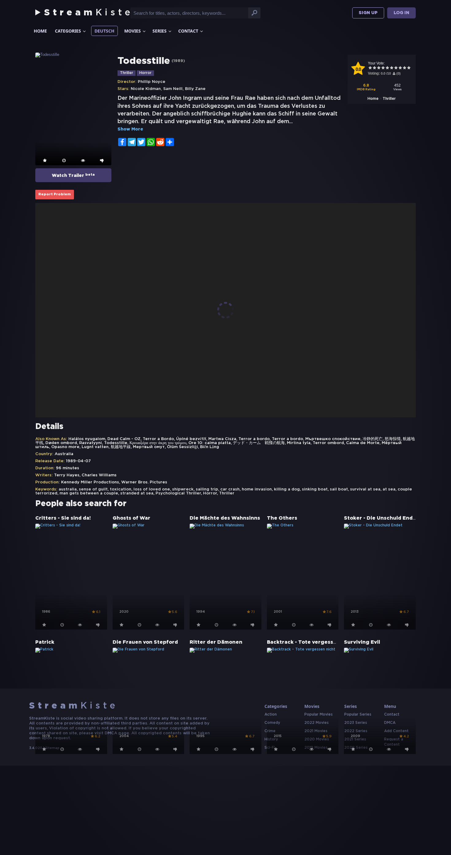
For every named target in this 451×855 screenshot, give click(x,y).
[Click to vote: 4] (383, 68)
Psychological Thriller (178, 493)
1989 (178, 61)
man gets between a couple (89, 493)
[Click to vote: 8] (400, 68)
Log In (401, 13)
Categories (68, 31)
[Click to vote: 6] (391, 68)
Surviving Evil (362, 642)
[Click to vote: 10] (409, 68)
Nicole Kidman (146, 89)
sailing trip (207, 489)
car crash (230, 489)
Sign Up (368, 13)
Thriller (389, 98)
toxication (120, 489)
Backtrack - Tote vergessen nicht (311, 642)
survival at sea (365, 489)
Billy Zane (195, 89)
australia (68, 489)
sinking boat (315, 489)
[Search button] (254, 12)
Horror (145, 73)
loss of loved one (151, 489)
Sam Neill (173, 89)
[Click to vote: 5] (387, 68)
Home (40, 31)
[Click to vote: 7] (396, 68)
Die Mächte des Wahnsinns (225, 518)
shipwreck (183, 489)
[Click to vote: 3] (378, 68)
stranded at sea (136, 493)
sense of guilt (93, 489)
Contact (188, 31)
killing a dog (287, 489)
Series (159, 31)
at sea (389, 489)
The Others (282, 518)
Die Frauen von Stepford (145, 642)
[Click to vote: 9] (404, 68)
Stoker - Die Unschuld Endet (381, 518)
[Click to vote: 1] (370, 68)
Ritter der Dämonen (216, 642)
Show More (130, 129)
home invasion (257, 489)
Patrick (44, 642)
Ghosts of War (131, 518)
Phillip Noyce (151, 82)
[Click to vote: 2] (374, 68)
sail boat (339, 489)
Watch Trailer (73, 175)
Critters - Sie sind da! (63, 518)
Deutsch (104, 31)
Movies (132, 31)
